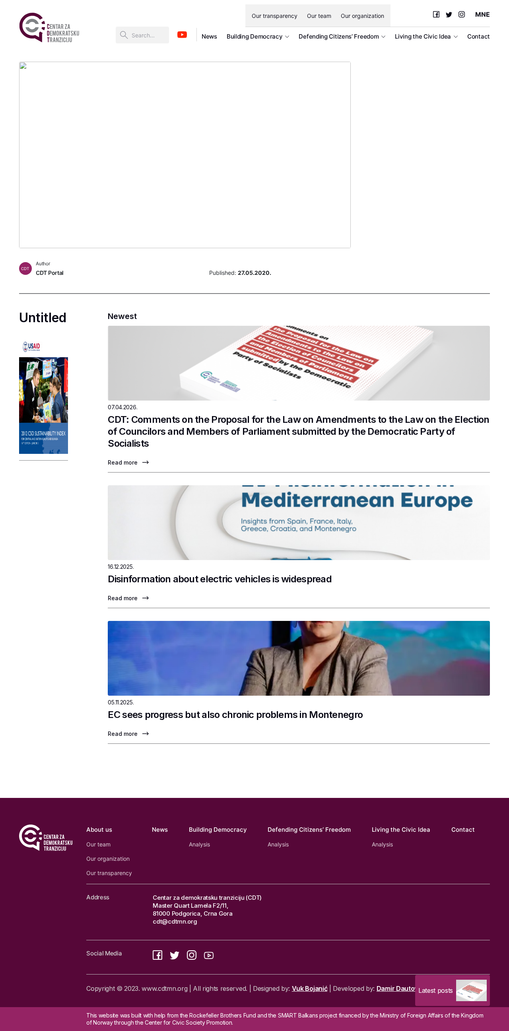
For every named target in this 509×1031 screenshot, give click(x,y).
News (209, 36)
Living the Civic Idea (423, 36)
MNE (482, 14)
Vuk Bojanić (309, 988)
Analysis (199, 844)
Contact (478, 36)
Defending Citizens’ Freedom (339, 36)
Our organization (362, 15)
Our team (319, 15)
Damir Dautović (400, 988)
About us (99, 829)
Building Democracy (255, 36)
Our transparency (274, 15)
